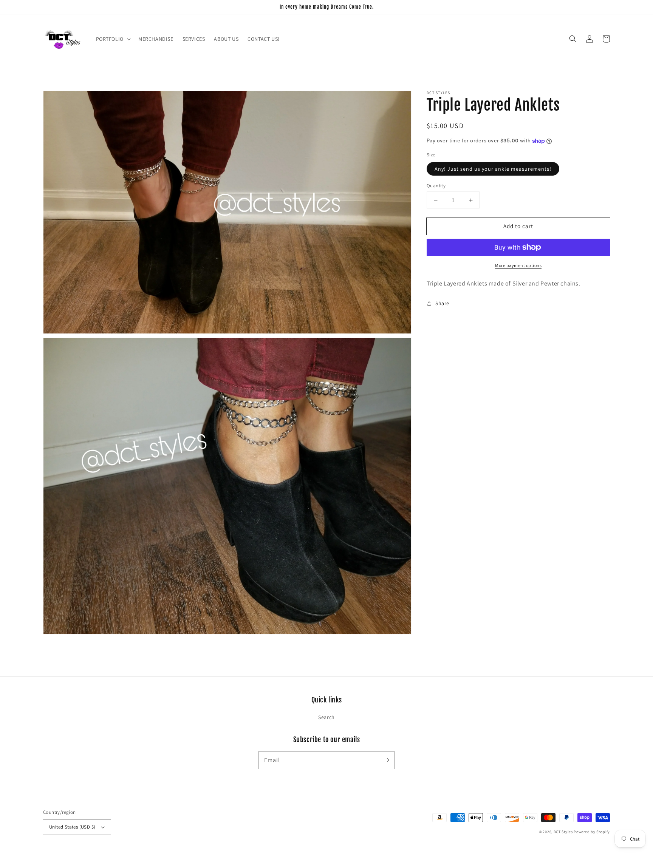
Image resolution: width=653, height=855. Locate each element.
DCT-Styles (563, 831)
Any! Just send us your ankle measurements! (493, 168)
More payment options (518, 265)
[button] (112, 39)
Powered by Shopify (592, 831)
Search (326, 717)
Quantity (436, 185)
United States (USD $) (72, 827)
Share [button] (442, 303)
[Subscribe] (386, 760)
